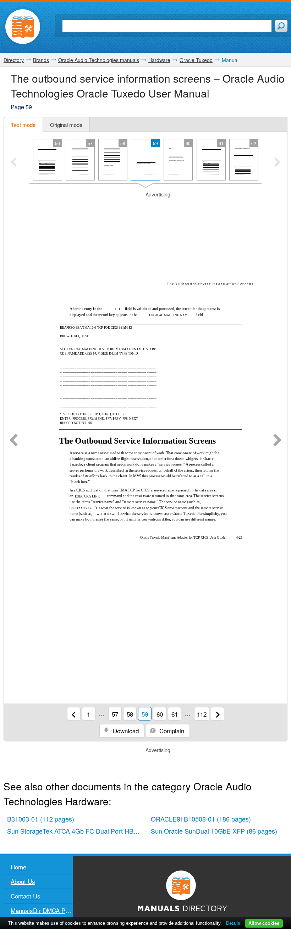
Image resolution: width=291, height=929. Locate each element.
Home (18, 866)
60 (160, 714)
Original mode (66, 124)
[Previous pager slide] (13, 162)
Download (125, 730)
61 (174, 714)
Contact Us (25, 895)
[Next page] (277, 440)
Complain (171, 730)
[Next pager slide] (277, 162)
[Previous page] (13, 440)
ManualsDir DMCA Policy (42, 910)
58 (130, 714)
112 (202, 714)
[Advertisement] (145, 207)
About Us (23, 881)
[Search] (281, 26)
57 (115, 714)
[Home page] (22, 26)
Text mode (23, 124)
